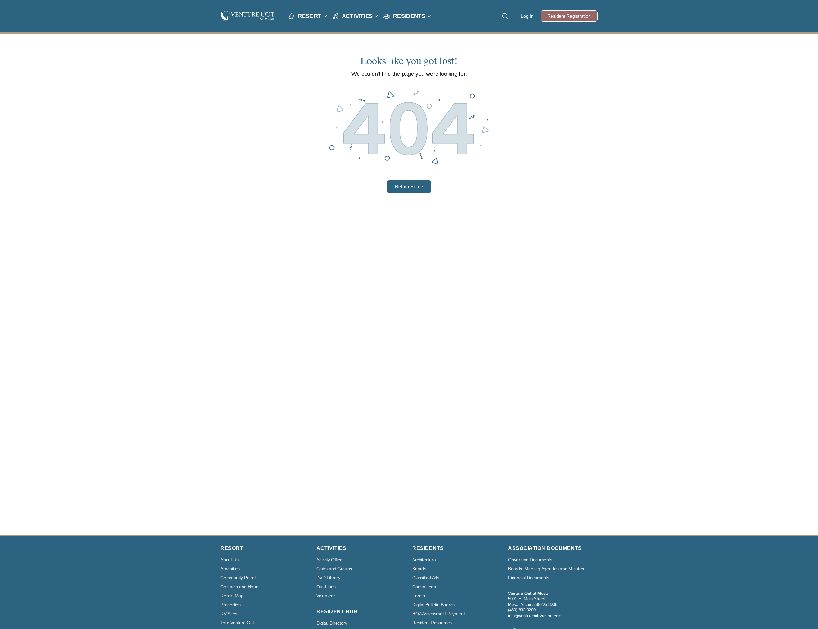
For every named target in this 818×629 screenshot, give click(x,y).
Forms (418, 596)
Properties (230, 605)
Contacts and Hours (239, 587)
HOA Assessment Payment (438, 614)
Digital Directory (331, 623)
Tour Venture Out (237, 623)
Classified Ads (425, 578)
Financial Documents (528, 578)
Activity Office (329, 560)
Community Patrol (238, 578)
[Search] (505, 16)
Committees (424, 587)
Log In (527, 16)
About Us (229, 560)
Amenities (230, 569)
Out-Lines (326, 587)
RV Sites (228, 614)
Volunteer (325, 596)
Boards (419, 569)
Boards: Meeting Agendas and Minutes (546, 569)
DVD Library (328, 578)
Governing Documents (530, 560)
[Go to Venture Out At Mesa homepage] (247, 15)
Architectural (424, 560)
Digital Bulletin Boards (433, 605)
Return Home (409, 186)
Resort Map (231, 596)
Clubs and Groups (334, 569)
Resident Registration (569, 16)
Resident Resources (432, 623)
